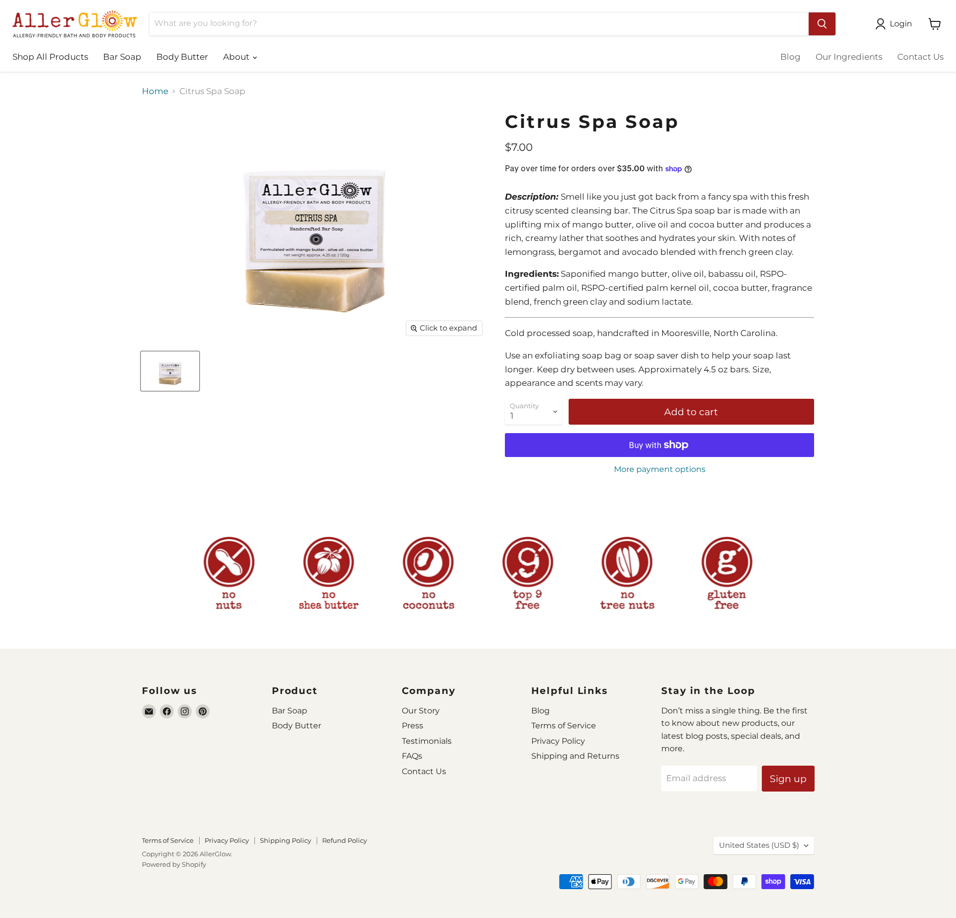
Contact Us (920, 57)
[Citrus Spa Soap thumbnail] (170, 371)
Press (412, 725)
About (237, 57)
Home (155, 91)
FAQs (412, 756)
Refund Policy (344, 840)
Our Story (421, 710)
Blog (790, 57)
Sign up (788, 779)
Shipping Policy (285, 840)
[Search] (822, 23)
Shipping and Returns (575, 756)
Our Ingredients (849, 57)
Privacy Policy (558, 741)
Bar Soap (122, 57)
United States (759, 845)
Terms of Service (563, 725)
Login (901, 23)
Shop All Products (50, 57)
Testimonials (427, 741)
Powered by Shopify (174, 864)
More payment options (660, 469)
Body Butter (182, 57)
